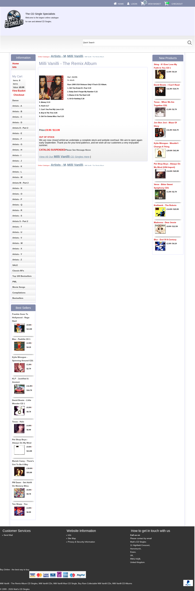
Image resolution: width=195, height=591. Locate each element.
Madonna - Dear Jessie (165, 222)
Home (121, 4)
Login (134, 4)
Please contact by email (141, 538)
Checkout (177, 4)
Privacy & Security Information (81, 542)
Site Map (72, 538)
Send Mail (8, 535)
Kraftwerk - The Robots (165, 205)
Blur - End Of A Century (165, 239)
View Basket (154, 4)
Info (69, 535)
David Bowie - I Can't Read (167, 85)
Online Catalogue (44, 56)
